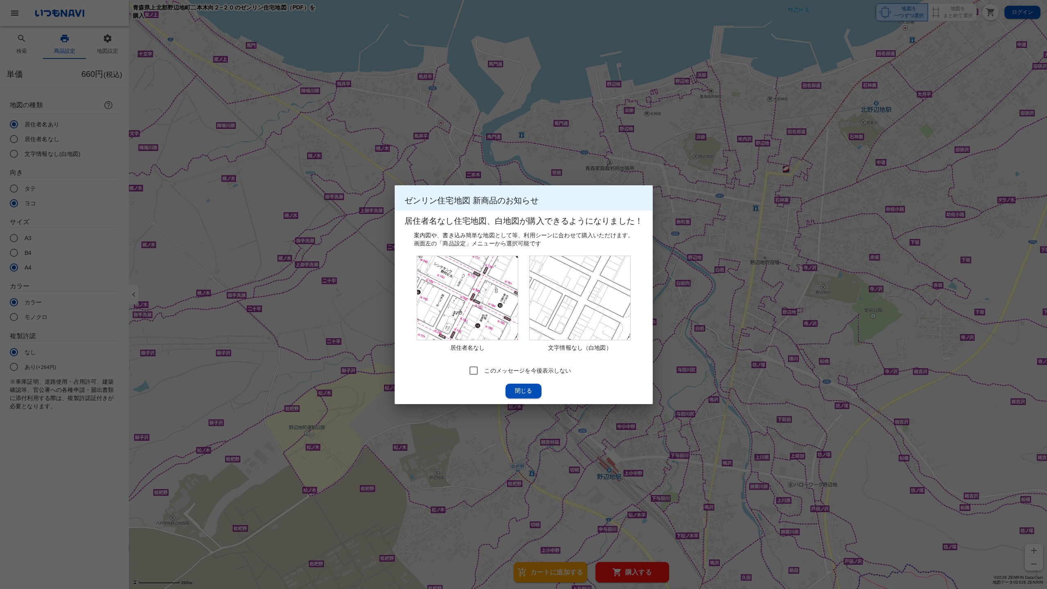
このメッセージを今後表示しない (527, 370)
